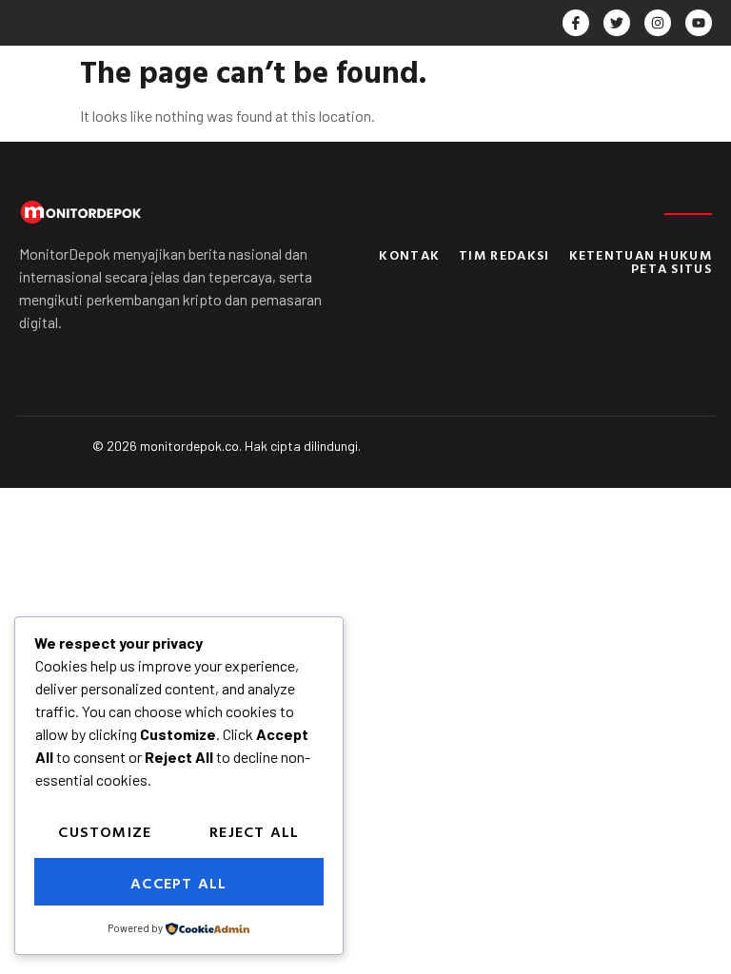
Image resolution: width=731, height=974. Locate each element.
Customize (104, 831)
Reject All (254, 831)
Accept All (178, 882)
